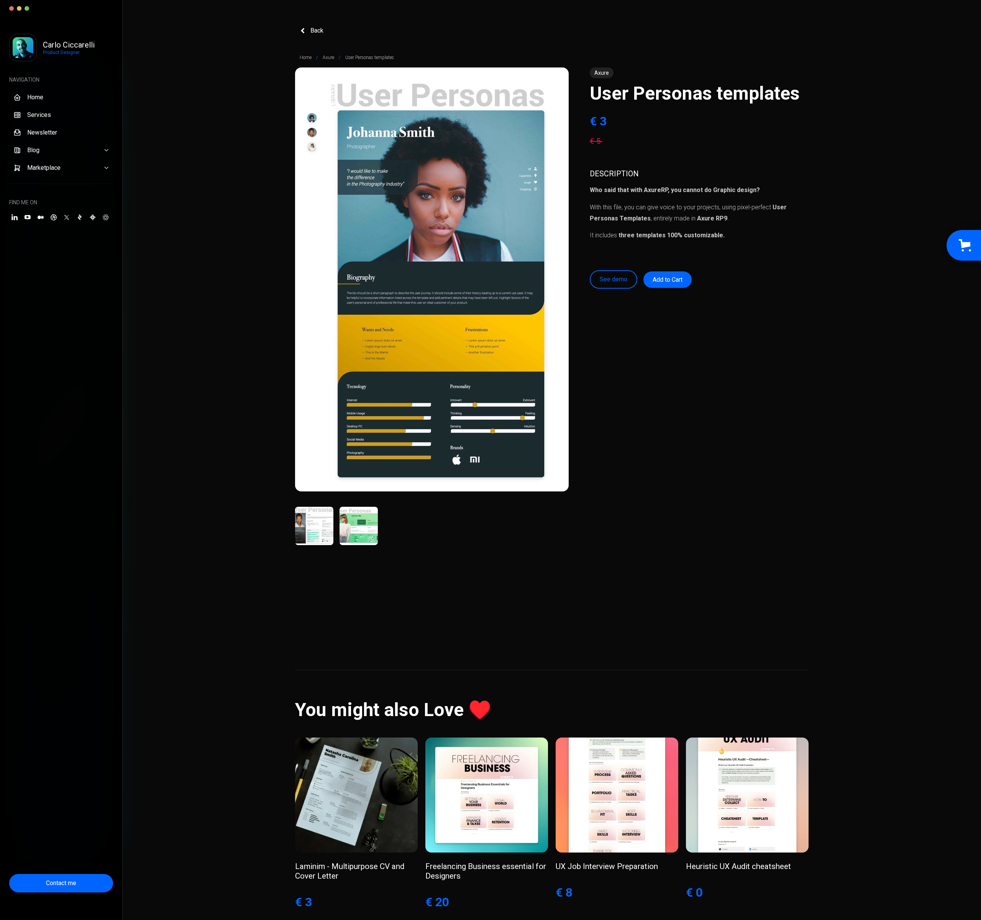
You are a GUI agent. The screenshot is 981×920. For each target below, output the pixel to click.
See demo (613, 279)
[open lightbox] (432, 279)
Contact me (61, 883)
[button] (61, 150)
